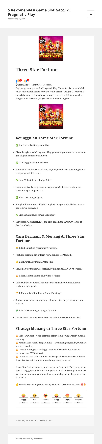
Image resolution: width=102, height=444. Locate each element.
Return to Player (39, 169)
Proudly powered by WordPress (29, 439)
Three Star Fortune (36, 69)
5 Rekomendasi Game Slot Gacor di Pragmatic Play (39, 12)
